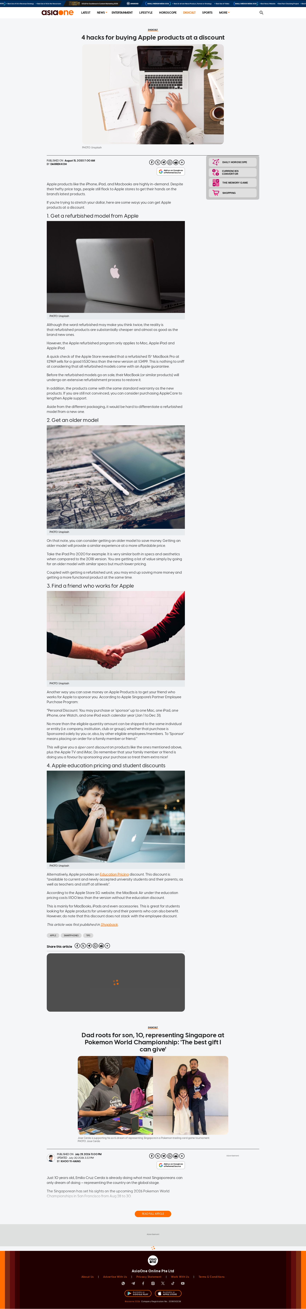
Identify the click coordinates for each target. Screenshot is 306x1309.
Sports (207, 12)
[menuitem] (86, 13)
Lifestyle (145, 12)
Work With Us (180, 1276)
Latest (85, 12)
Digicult (189, 12)
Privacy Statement (149, 1276)
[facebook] (152, 162)
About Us (87, 1276)
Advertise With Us (115, 1276)
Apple (53, 935)
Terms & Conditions (212, 1276)
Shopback (109, 924)
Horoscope (168, 12)
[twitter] (158, 162)
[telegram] (164, 162)
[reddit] (176, 162)
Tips (88, 935)
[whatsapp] (170, 162)
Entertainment (122, 12)
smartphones (71, 935)
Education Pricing (114, 874)
